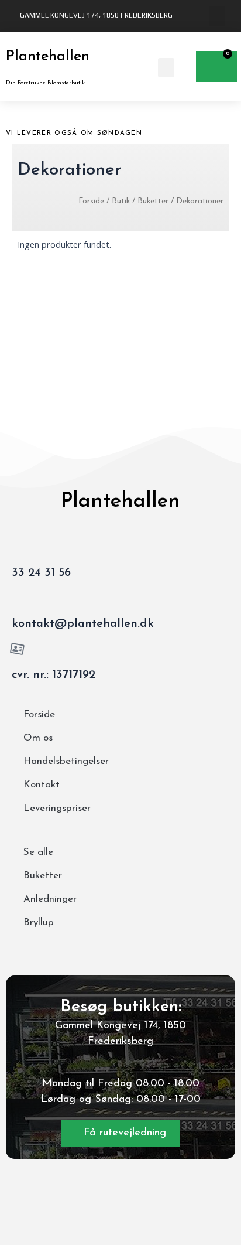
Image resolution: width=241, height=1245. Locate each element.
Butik (121, 201)
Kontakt (41, 785)
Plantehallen (47, 56)
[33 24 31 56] (17, 547)
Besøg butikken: (120, 1006)
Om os (38, 738)
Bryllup (38, 922)
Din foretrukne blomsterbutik (45, 83)
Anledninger (50, 899)
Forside (91, 201)
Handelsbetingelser (66, 761)
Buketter (152, 201)
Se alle (38, 852)
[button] (217, 16)
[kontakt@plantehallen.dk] (17, 598)
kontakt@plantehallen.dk (83, 624)
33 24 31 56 (41, 573)
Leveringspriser (57, 808)
